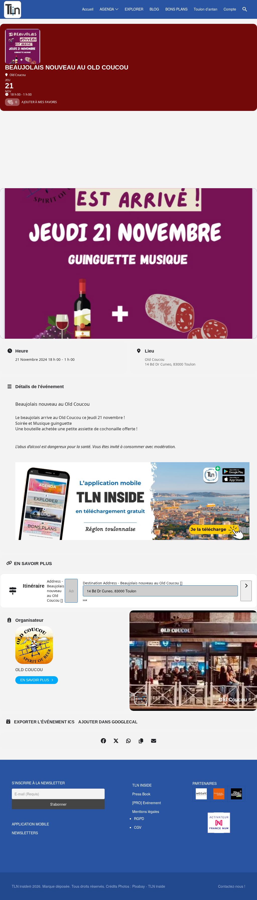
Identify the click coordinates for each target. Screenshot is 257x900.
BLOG (154, 9)
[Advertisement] (128, 150)
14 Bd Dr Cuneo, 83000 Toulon (170, 364)
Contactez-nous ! (231, 886)
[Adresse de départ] (246, 591)
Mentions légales (145, 811)
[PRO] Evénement (146, 802)
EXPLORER (134, 9)
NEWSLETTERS (25, 832)
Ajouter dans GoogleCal (108, 722)
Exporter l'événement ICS (44, 722)
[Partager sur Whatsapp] (128, 741)
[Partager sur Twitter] (116, 741)
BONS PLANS (176, 9)
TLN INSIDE (142, 785)
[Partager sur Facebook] (103, 741)
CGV (137, 827)
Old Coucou (154, 359)
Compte (230, 9)
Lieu (149, 351)
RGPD (139, 818)
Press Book (141, 793)
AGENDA (107, 9)
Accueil (87, 9)
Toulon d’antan (205, 9)
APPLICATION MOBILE (30, 823)
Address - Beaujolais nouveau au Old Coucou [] (55, 591)
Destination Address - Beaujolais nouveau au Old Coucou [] (132, 583)
